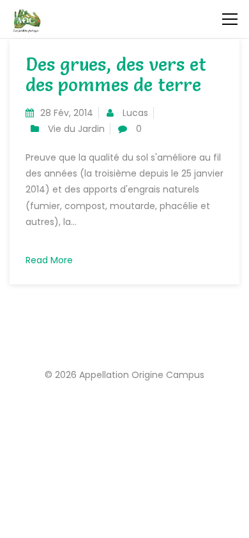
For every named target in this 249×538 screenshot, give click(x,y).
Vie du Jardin (76, 128)
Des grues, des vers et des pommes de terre (116, 75)
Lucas (135, 112)
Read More (49, 260)
